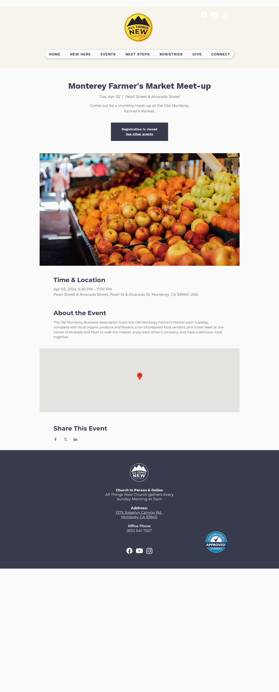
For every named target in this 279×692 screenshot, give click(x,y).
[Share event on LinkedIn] (75, 439)
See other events (139, 134)
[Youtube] (214, 15)
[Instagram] (224, 15)
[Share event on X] (65, 439)
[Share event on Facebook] (55, 439)
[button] (80, 54)
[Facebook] (204, 15)
